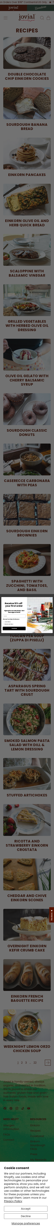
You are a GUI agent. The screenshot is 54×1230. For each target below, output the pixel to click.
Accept (26, 1209)
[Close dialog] (51, 599)
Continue (14, 628)
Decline (26, 1216)
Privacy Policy (13, 1201)
